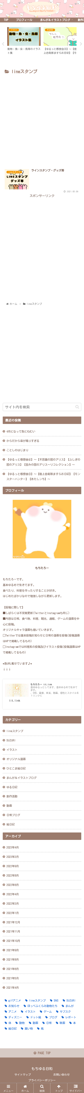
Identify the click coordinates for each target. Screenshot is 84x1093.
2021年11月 (13, 931)
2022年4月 (12, 894)
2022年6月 (12, 884)
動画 (9, 805)
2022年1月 (12, 912)
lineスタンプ (14, 731)
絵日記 (10, 824)
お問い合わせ (61, 1074)
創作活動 (11, 796)
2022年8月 (12, 875)
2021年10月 (13, 940)
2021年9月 (12, 950)
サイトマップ (22, 1074)
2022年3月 (12, 903)
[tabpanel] (25, 43)
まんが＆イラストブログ (21, 777)
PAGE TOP (43, 1053)
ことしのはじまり (17, 450)
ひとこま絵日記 (16, 768)
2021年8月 (12, 959)
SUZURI (11, 740)
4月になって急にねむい (20, 431)
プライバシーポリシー (42, 1080)
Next (81, 44)
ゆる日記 (11, 787)
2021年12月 (13, 922)
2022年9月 (12, 866)
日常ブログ (13, 815)
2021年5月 (12, 978)
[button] (77, 407)
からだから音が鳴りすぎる (22, 440)
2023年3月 (12, 856)
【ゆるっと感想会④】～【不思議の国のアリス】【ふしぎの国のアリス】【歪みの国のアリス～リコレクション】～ (43, 462)
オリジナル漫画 (16, 759)
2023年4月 (12, 847)
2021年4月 (12, 987)
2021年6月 (12, 968)
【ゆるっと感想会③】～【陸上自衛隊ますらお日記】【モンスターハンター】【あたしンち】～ (43, 476)
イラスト (11, 749)
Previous (3, 44)
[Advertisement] (42, 119)
